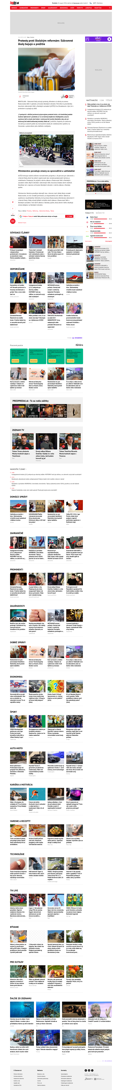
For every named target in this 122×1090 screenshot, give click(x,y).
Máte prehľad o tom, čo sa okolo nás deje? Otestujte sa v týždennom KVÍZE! (99, 105)
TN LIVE (14, 890)
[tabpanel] (98, 121)
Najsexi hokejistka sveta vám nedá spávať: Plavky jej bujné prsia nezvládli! (34, 490)
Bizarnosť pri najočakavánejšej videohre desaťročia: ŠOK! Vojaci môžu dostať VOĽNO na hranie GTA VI (55, 554)
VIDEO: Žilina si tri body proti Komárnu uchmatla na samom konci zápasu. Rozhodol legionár (74, 911)
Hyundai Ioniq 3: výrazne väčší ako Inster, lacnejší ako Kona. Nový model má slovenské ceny (74, 769)
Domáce (14, 8)
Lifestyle (88, 8)
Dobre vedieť (13, 389)
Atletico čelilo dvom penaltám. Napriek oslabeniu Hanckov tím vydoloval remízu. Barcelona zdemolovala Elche (17, 912)
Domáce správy (18, 496)
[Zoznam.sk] (89, 1079)
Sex (95, 201)
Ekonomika (64, 8)
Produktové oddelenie (66, 1076)
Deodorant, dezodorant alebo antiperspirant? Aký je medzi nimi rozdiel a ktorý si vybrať (38, 479)
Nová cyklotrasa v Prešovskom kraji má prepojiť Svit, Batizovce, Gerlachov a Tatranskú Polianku (17, 770)
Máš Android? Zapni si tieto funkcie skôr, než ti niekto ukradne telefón (36, 874)
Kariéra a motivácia (21, 784)
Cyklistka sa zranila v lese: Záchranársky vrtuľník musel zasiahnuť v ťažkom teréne (18, 517)
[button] (66, 96)
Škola (52, 211)
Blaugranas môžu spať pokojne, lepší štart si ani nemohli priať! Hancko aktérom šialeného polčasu (74, 733)
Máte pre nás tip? (65, 1085)
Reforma (35, 211)
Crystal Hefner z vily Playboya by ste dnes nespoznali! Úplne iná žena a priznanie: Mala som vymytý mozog (36, 591)
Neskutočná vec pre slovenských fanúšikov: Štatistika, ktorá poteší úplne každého (55, 385)
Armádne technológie (52, 881)
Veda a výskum (13, 879)
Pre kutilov (16, 961)
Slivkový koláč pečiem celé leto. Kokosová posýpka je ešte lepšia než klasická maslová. (36, 841)
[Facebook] (86, 1070)
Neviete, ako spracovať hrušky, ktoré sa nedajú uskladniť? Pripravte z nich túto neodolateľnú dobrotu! (55, 983)
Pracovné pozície (16, 345)
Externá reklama (41, 1076)
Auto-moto (16, 748)
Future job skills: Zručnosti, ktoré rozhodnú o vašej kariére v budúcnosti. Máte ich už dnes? (37, 806)
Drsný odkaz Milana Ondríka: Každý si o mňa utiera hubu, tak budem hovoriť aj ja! (45, 454)
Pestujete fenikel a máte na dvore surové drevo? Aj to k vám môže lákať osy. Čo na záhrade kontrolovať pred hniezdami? (74, 948)
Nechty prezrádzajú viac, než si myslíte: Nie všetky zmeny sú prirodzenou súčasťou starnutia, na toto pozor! (37, 627)
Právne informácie (18, 1074)
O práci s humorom (70, 810)
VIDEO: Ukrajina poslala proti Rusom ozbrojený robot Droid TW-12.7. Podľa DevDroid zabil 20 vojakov (55, 875)
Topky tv (80, 8)
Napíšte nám (17, 1083)
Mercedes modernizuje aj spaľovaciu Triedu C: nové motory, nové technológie (56, 768)
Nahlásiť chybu (22, 222)
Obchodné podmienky (42, 1078)
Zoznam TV (18, 430)
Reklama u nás (40, 1074)
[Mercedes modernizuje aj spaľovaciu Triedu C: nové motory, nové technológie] (56, 757)
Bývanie (14, 926)
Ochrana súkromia (18, 1076)
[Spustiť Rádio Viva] (98, 38)
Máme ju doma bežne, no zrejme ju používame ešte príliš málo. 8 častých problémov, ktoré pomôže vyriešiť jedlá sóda (18, 948)
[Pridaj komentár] (12, 202)
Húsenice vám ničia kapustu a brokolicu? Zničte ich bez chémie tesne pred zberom (17, 982)
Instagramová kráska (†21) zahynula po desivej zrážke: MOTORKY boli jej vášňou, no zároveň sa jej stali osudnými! (46, 474)
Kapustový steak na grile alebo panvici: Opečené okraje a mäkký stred (55, 840)
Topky (28, 37)
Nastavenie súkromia (19, 1078)
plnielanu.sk (50, 667)
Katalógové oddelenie (66, 1081)
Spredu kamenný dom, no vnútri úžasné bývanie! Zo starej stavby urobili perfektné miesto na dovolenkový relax (56, 948)
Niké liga (50, 737)
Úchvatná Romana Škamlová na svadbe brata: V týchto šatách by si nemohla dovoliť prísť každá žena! (17, 591)
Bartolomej (76, 3)
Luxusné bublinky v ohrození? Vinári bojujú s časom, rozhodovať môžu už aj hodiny (74, 626)
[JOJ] (87, 222)
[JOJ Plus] (87, 236)
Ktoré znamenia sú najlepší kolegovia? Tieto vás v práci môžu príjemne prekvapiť (74, 805)
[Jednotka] (87, 227)
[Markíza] (87, 217)
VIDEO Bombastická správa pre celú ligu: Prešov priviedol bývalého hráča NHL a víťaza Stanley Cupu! (17, 733)
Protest (29, 211)
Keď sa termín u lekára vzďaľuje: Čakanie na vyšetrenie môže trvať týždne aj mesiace (17, 385)
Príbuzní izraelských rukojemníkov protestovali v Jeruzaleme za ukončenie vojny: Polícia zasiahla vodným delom (18, 254)
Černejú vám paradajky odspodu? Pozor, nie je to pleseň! (74, 981)
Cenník (39, 1081)
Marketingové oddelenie (67, 1083)
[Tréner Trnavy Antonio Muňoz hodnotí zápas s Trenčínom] (23, 441)
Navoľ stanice (88, 241)
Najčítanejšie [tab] (92, 100)
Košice (67, 524)
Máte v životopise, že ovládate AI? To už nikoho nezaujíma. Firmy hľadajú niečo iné (18, 805)
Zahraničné (24, 8)
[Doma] (87, 231)
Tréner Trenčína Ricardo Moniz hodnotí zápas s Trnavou (68, 453)
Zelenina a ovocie (14, 987)
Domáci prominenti (14, 597)
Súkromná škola (44, 211)
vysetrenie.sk (32, 633)
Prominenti (34, 8)
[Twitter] (92, 1070)
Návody (68, 879)
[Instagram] (89, 1070)
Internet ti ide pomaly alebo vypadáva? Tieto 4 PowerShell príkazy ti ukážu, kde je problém (74, 874)
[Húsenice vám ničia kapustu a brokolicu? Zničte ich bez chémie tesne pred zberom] (18, 971)
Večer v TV (100, 213)
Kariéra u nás (17, 1081)
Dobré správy (18, 642)
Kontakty (64, 1070)
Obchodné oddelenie (66, 1078)
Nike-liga (68, 916)
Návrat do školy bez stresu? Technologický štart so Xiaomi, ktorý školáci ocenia (36, 385)
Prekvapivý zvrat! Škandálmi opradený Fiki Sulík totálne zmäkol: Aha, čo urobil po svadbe (74, 590)
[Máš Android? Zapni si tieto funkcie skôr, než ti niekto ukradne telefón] (37, 863)
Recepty (49, 989)
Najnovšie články (18, 469)
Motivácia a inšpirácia (52, 810)
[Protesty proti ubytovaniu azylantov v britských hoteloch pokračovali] (74, 242)
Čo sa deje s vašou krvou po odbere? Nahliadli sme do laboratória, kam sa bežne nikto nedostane (74, 385)
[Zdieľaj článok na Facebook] (12, 208)
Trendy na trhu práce (33, 812)
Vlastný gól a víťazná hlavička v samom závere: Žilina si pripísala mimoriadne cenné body (56, 732)
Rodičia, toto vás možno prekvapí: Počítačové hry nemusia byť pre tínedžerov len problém (18, 626)
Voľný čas (97, 8)
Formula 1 (31, 737)
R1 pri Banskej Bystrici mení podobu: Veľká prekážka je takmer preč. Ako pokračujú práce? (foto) (74, 698)
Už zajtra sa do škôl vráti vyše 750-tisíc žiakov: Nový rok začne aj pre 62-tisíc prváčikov (56, 253)
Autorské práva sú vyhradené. (92, 1075)
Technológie (17, 854)
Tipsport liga (13, 739)
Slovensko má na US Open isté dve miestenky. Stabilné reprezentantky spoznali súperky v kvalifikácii (56, 912)
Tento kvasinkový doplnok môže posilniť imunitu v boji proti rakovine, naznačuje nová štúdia (18, 874)
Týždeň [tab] (109, 100)
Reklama (40, 1070)
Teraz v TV (89, 213)
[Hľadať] (110, 8)
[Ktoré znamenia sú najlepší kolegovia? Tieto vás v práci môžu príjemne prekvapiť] (74, 794)
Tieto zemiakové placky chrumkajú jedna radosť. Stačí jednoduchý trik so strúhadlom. (17, 841)
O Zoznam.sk (18, 1070)
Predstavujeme (32, 775)
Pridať (70, 216)
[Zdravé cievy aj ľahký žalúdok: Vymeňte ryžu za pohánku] (74, 830)
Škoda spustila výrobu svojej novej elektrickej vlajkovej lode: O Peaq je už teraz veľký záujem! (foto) (37, 698)
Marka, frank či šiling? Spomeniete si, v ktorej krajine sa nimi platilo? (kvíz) (55, 697)
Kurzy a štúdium (13, 810)
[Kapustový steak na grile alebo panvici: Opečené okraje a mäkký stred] (56, 830)
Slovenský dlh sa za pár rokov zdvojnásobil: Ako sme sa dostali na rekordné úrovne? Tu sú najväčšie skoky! (17, 698)
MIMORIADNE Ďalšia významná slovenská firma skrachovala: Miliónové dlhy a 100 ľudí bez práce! (37, 518)
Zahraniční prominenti (34, 597)
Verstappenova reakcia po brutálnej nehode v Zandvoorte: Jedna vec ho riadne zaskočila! (37, 732)
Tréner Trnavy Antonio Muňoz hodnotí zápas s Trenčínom (21, 453)
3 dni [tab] (102, 100)
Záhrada (68, 985)
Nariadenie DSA (17, 1085)
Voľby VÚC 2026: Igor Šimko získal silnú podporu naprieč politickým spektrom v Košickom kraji (73, 518)
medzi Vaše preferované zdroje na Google (40, 216)
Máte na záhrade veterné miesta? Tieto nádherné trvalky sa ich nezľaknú (37, 981)
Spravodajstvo (64, 1074)
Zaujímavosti (52, 8)
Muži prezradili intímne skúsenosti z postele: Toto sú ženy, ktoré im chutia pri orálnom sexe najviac (102, 205)
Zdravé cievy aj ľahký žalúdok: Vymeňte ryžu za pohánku (74, 840)
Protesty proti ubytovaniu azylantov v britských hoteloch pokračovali (74, 252)
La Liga (67, 739)
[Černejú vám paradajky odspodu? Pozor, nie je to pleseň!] (74, 971)
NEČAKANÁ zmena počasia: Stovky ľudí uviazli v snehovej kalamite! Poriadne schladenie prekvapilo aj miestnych (55, 627)
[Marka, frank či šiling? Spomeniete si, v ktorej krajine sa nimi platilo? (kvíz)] (56, 686)
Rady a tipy (50, 844)
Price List (39, 1083)
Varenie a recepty (20, 821)
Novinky (68, 773)
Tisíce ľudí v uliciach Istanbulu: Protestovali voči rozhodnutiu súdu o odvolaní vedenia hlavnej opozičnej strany (37, 254)
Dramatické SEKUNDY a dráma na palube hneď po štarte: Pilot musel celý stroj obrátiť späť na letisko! (74, 554)
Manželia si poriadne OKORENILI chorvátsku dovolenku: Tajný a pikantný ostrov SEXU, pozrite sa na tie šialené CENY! (45, 484)
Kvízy (72, 8)
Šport (43, 8)
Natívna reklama (41, 1085)
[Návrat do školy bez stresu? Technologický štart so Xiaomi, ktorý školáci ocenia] (37, 652)
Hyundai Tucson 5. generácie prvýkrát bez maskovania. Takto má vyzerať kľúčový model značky (36, 770)
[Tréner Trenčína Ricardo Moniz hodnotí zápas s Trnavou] (70, 441)
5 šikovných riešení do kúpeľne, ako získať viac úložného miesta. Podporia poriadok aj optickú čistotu (36, 948)
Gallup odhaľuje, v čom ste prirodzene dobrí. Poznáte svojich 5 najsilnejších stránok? (55, 805)
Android (30, 877)
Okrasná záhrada (32, 985)
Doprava (12, 775)
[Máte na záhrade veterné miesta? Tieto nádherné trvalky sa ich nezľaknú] (37, 971)
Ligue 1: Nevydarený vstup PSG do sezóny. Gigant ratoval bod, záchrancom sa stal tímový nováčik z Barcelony (35, 912)
